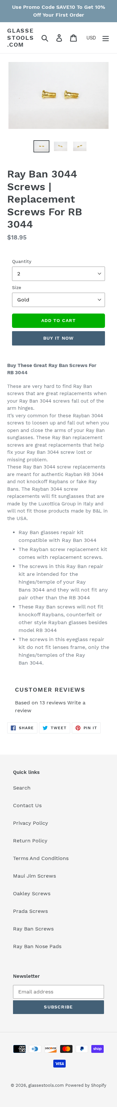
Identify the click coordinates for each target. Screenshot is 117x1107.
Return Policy (30, 841)
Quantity (21, 261)
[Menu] (105, 37)
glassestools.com (20, 37)
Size (16, 287)
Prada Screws (30, 911)
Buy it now (58, 338)
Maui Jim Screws (34, 876)
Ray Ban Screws (33, 929)
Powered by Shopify (85, 1085)
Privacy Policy (30, 823)
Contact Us (27, 805)
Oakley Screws (31, 893)
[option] (36, 149)
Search (22, 788)
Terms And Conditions (41, 858)
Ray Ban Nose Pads (37, 946)
